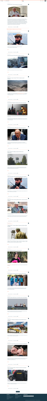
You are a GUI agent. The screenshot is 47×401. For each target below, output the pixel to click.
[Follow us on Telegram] (30, 396)
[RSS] (31, 396)
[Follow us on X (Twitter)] (29, 396)
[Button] (10, 52)
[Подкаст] (33, 396)
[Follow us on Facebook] (25, 396)
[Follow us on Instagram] (27, 396)
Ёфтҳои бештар (17, 391)
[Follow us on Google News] (24, 396)
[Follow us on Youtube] (26, 396)
